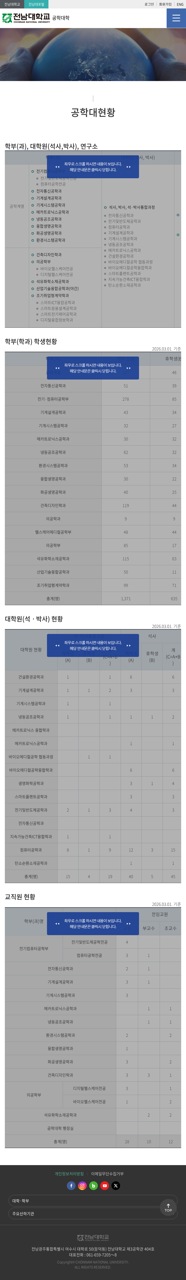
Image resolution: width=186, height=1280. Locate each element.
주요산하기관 (23, 1213)
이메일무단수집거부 (107, 1173)
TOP (168, 1210)
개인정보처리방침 (69, 1173)
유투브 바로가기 (104, 1185)
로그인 (149, 4)
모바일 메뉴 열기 (176, 18)
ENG (180, 4)
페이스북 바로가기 (71, 1185)
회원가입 (165, 4)
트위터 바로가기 (115, 1185)
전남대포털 (36, 4)
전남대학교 (12, 4)
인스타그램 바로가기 (82, 1185)
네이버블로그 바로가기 (93, 1185)
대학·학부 (20, 1201)
